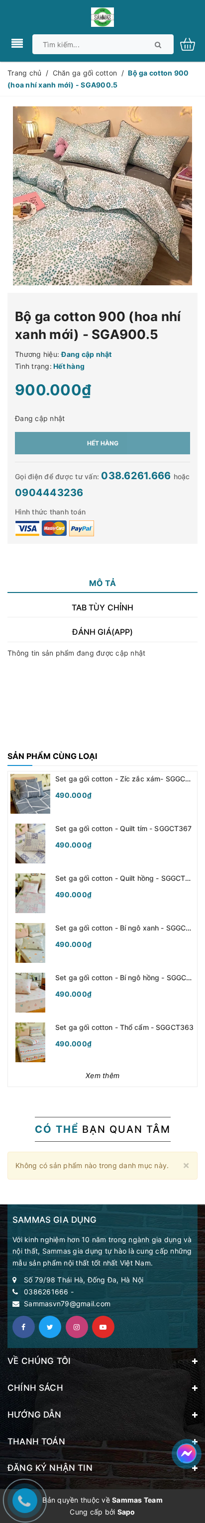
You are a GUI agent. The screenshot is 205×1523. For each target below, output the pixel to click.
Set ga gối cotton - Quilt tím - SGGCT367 (123, 828)
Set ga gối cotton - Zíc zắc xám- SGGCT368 (129, 778)
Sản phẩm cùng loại (52, 756)
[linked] (103, 1327)
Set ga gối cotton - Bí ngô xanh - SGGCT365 (129, 928)
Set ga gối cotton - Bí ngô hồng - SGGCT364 (130, 977)
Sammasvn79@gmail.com (67, 1303)
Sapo (126, 1512)
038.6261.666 (137, 476)
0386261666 (46, 1291)
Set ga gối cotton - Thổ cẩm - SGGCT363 (124, 1027)
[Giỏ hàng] (191, 43)
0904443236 (49, 493)
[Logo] (102, 16)
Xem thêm (102, 1075)
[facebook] (23, 1327)
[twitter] (50, 1327)
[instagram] (77, 1327)
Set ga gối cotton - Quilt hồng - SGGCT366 (127, 878)
